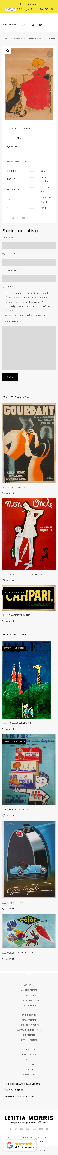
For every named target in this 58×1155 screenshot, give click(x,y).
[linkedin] (18, 218)
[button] (8, 51)
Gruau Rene (29, 1070)
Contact (44, 1137)
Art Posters (29, 985)
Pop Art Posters (29, 1020)
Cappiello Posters (29, 1040)
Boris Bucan (29, 1065)
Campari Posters (29, 1015)
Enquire (20, 138)
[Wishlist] (23, 25)
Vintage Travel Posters (29, 1000)
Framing (27, 1137)
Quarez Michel (29, 1075)
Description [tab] (36, 161)
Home (6, 38)
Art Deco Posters (29, 990)
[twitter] (13, 218)
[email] (23, 218)
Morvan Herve (29, 1060)
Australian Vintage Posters (29, 1030)
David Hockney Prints (29, 1025)
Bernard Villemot (29, 1050)
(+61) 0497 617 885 (15, 1090)
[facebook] (8, 218)
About (12, 1137)
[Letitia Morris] (9, 24)
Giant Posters (29, 1035)
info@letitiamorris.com (19, 1096)
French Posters (29, 1005)
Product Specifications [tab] (17, 161)
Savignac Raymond (29, 1055)
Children (18, 38)
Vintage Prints (29, 995)
